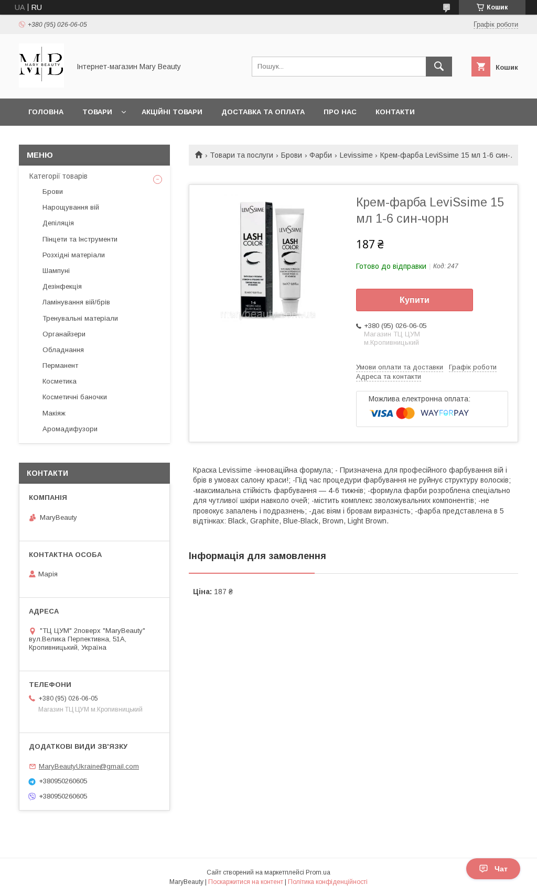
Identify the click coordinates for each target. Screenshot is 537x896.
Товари (97, 112)
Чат (501, 869)
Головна (45, 112)
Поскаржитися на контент (245, 882)
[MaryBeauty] (41, 85)
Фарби (320, 155)
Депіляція (58, 223)
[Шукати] (439, 67)
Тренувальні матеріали (80, 318)
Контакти (395, 112)
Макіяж (54, 413)
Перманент (60, 365)
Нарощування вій (70, 207)
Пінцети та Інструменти (79, 239)
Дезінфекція (62, 286)
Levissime (356, 155)
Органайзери (63, 334)
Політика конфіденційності (328, 882)
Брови (291, 155)
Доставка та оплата (263, 112)
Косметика (59, 381)
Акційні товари (172, 112)
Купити (414, 300)
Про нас (340, 112)
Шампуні (56, 271)
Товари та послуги (241, 155)
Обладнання (63, 350)
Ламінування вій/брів (76, 302)
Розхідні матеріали (73, 255)
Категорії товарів (58, 176)
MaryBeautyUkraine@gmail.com (89, 766)
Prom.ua (318, 872)
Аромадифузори (70, 429)
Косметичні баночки (74, 397)
